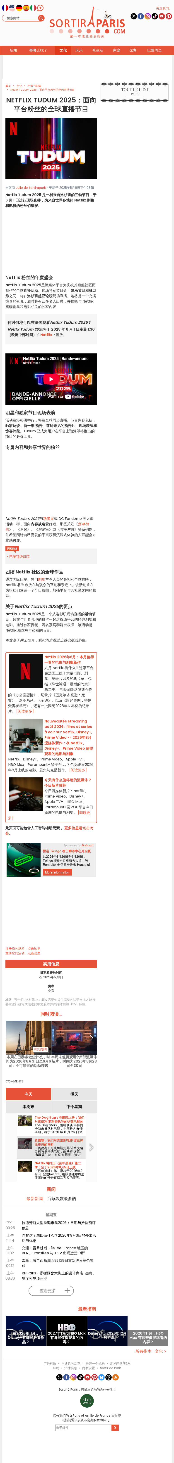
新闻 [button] (13, 50)
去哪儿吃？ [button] (38, 50)
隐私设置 (88, 1368)
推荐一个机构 (95, 1363)
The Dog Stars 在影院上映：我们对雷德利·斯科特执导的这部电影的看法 (59, 1121)
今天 (28, 1094)
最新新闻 (35, 1198)
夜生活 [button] (97, 50)
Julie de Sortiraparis (31, 187)
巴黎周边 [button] (154, 50)
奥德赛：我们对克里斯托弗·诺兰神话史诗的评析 (59, 1142)
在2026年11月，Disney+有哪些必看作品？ (26, 1337)
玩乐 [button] (79, 50)
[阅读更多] (25, 711)
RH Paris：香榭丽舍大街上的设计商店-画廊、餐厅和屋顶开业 (59, 1276)
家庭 (116, 50)
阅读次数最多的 (62, 1198)
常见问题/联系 (120, 1363)
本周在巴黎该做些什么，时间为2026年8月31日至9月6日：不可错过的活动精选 (28, 1061)
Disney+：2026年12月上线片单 (107, 1335)
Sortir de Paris (110, 1368)
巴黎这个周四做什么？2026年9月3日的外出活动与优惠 (59, 1238)
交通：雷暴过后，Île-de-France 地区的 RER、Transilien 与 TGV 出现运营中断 (55, 1250)
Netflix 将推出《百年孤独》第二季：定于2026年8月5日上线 (58, 1165)
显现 (56, 1368)
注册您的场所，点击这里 (22, 948)
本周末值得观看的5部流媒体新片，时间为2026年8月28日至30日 (74, 1061)
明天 (74, 1094)
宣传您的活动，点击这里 (22, 953)
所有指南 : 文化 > (150, 1351)
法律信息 (70, 1368)
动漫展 (48, 518)
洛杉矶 (30, 999)
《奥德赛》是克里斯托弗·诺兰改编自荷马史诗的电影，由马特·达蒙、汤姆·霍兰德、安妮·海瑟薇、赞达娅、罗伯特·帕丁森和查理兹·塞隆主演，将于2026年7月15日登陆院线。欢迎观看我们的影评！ (59, 1156)
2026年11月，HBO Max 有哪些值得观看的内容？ (148, 1337)
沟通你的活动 (70, 1363)
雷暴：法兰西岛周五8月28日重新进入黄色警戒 (58, 1263)
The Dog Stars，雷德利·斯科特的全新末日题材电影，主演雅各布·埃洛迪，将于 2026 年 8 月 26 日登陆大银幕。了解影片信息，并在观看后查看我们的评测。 (59, 1132)
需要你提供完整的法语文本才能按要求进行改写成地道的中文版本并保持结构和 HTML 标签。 (50, 1001)
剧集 (41, 579)
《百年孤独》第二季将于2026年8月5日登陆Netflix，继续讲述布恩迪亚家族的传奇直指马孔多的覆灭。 (59, 1174)
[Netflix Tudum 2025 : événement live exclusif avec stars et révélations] (51, 148)
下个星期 (74, 1106)
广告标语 (50, 1363)
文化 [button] (63, 50)
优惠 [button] (132, 50)
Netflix (41, 999)
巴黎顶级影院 (19, 556)
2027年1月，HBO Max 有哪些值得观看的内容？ (67, 1337)
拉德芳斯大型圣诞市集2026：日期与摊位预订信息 (59, 1225)
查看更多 (48, 1291)
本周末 (28, 1106)
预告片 (19, 999)
